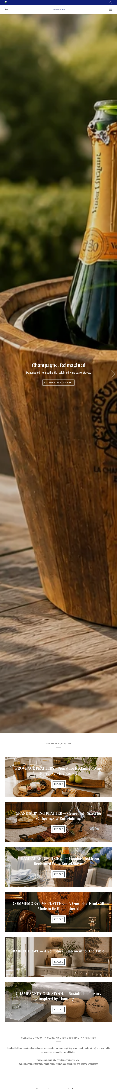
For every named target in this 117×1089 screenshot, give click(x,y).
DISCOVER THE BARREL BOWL (58, 382)
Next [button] (111, 374)
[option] (58, 373)
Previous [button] (5, 374)
